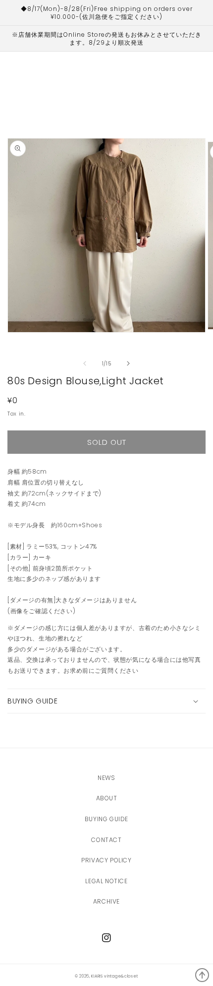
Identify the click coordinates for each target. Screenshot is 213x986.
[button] (106, 701)
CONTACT (106, 840)
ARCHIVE (106, 901)
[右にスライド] (128, 363)
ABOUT (106, 798)
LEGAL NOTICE (106, 881)
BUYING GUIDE (106, 819)
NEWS (106, 778)
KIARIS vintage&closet (114, 976)
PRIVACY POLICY (106, 860)
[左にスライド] (85, 363)
